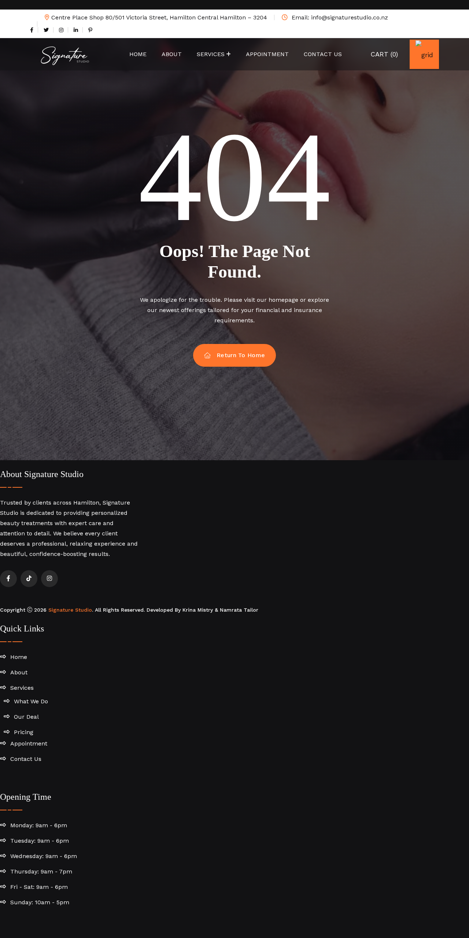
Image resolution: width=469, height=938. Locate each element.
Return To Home (241, 355)
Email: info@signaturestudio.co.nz (339, 17)
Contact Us (323, 54)
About (172, 54)
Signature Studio (70, 610)
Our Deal (26, 716)
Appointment (267, 54)
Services (211, 54)
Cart (384, 54)
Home (138, 54)
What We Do (31, 701)
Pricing (23, 732)
